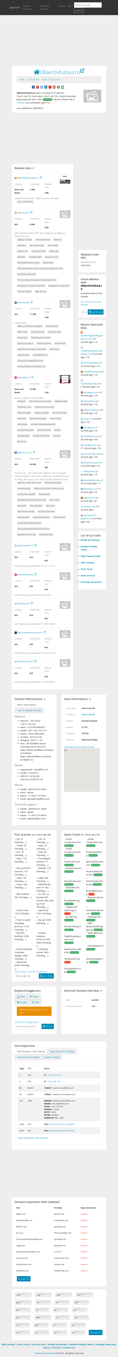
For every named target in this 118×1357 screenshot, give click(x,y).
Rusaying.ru (89, 427)
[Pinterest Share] (50, 86)
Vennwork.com (91, 436)
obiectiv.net (23, 212)
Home (22, 79)
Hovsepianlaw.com (93, 362)
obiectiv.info (23, 302)
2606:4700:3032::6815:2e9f (62, 1130)
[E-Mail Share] (62, 86)
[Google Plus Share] (37, 86)
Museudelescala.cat (93, 480)
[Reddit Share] (58, 86)
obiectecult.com (25, 661)
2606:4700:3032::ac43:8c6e (62, 1124)
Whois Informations (26, 704)
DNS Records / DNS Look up (31, 1051)
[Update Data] (33, 168)
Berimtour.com (91, 488)
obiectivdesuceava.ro (27, 177)
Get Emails (96, 312)
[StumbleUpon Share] (54, 86)
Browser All (23, 1278)
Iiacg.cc (87, 418)
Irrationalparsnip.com (91, 383)
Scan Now (47, 976)
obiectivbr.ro (23, 377)
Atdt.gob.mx (90, 401)
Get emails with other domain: (91, 303)
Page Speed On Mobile (28, 1057)
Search (78, 10)
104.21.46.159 (88, 714)
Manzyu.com (90, 497)
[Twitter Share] (41, 86)
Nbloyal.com (90, 471)
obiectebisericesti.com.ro (29, 632)
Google (23, 1002)
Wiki (37, 1002)
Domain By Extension (44, 7)
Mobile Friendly (52, 1057)
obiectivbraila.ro (25, 574)
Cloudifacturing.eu (92, 371)
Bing (22, 996)
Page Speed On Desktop (62, 1051)
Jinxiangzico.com (91, 392)
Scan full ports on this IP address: (31, 971)
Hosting (61, 6)
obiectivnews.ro (25, 545)
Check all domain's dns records (79, 746)
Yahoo (35, 996)
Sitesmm (14, 7)
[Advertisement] (59, 37)
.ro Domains (33, 79)
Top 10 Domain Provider (29, 710)
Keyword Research (27, 7)
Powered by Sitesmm (45, 1353)
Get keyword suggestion (27, 1022)
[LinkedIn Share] (46, 86)
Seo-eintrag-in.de (92, 453)
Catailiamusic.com (92, 445)
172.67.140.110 (54, 1075)
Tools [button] (69, 6)
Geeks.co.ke (89, 506)
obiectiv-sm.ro (24, 452)
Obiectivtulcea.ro (51, 79)
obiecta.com (23, 603)
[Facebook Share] (33, 86)
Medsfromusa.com (93, 462)
